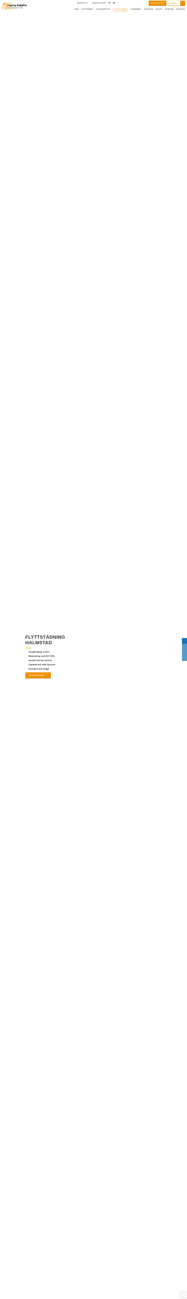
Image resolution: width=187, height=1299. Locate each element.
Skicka (93, 658)
